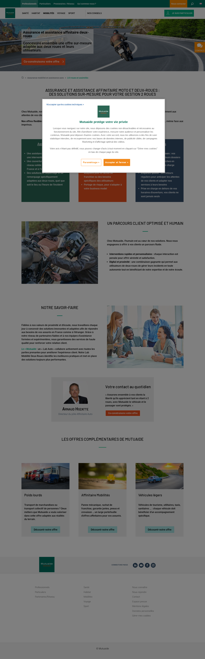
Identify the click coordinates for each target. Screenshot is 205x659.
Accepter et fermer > (116, 162)
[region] (103, 136)
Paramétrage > (91, 162)
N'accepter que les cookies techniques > (65, 104)
